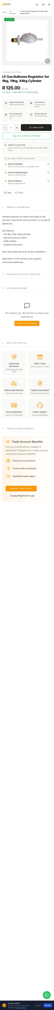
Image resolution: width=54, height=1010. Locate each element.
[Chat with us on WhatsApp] (47, 995)
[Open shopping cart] (43, 4)
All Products (13, 12)
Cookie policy (21, 1008)
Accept (47, 1005)
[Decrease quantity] (5, 127)
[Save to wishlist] (47, 60)
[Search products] (36, 4)
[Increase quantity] (17, 127)
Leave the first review (27, 323)
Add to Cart (38, 127)
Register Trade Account (21, 488)
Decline (38, 1005)
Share (20, 192)
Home (4, 12)
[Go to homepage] (3, 4)
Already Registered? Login (22, 496)
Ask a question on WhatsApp (29, 136)
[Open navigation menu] (49, 4)
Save (9, 193)
